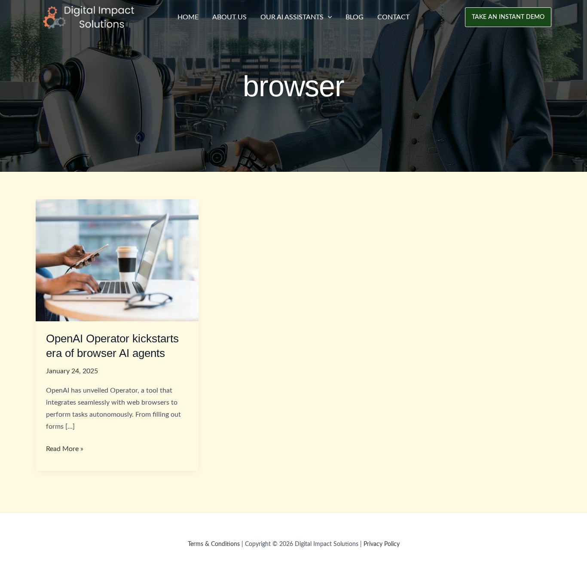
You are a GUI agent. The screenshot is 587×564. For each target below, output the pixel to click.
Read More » (64, 450)
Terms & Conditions (214, 544)
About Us (229, 17)
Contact (393, 17)
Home (188, 17)
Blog (354, 17)
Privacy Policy (382, 544)
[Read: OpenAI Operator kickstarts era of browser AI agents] (117, 259)
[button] (508, 17)
